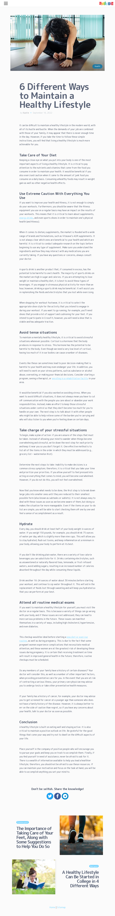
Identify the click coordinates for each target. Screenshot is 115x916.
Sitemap (61, 907)
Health (97, 66)
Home (52, 907)
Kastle (26, 112)
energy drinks (26, 217)
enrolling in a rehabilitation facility (70, 378)
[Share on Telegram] (65, 796)
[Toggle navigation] (6, 3)
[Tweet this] (50, 796)
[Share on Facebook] (57, 796)
